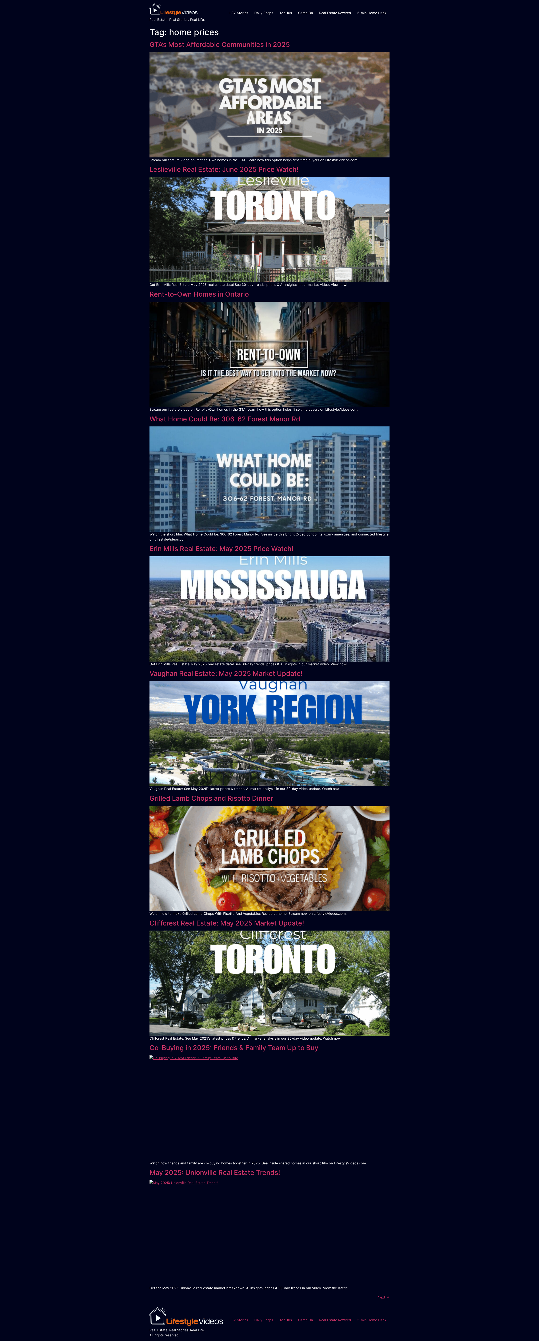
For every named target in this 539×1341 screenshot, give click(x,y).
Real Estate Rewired (335, 13)
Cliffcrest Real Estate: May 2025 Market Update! (226, 923)
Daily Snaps (263, 13)
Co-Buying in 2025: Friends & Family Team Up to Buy (233, 1048)
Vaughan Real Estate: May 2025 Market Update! (226, 673)
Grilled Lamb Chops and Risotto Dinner (211, 798)
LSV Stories (238, 13)
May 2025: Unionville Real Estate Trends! (214, 1172)
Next (384, 1297)
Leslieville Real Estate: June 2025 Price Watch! (223, 169)
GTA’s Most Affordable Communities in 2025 (219, 44)
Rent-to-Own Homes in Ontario (199, 294)
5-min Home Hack (371, 13)
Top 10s (285, 13)
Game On (305, 13)
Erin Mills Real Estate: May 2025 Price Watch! (221, 549)
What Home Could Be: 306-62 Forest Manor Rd (224, 419)
